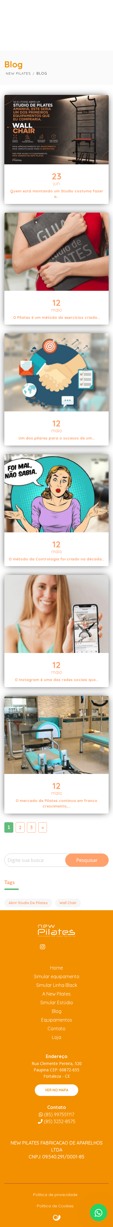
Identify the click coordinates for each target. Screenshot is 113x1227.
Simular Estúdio (56, 1002)
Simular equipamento (56, 976)
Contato (56, 1028)
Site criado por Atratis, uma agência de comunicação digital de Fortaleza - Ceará (57, 1218)
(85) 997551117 (58, 1114)
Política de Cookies (55, 1205)
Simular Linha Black (56, 985)
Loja (56, 1037)
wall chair (67, 903)
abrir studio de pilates (28, 903)
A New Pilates (56, 994)
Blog (56, 1011)
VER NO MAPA (56, 1090)
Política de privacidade (55, 1194)
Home (56, 968)
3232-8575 (59, 1121)
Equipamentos (56, 1020)
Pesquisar (87, 860)
